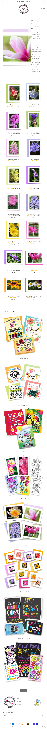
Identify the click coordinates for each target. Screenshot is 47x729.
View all (23, 690)
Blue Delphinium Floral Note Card (34, 104)
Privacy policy (24, 726)
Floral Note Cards (22, 545)
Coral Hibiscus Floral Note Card (13, 104)
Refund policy (19, 726)
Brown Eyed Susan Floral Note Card (13, 296)
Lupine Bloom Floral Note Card (13, 159)
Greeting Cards (22, 358)
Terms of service (30, 726)
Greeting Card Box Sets (22, 638)
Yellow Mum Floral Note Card (13, 241)
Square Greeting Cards (22, 405)
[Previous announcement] (2, 1)
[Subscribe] (23, 715)
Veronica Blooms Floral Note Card (34, 186)
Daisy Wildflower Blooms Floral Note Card (33, 296)
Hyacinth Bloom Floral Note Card (34, 214)
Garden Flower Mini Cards (22, 591)
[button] (2, 8)
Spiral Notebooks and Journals (22, 685)
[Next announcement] (44, 1)
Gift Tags (23, 498)
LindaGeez (7, 726)
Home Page (19, 701)
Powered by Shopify (12, 726)
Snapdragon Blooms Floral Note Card (13, 186)
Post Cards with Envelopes (22, 452)
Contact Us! (19, 704)
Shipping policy (36, 726)
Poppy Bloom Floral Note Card (13, 214)
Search (18, 698)
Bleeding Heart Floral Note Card (34, 269)
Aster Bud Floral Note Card (34, 132)
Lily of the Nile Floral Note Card (33, 159)
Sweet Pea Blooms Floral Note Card (13, 132)
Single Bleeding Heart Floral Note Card (34, 241)
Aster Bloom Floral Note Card (13, 269)
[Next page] (26, 305)
